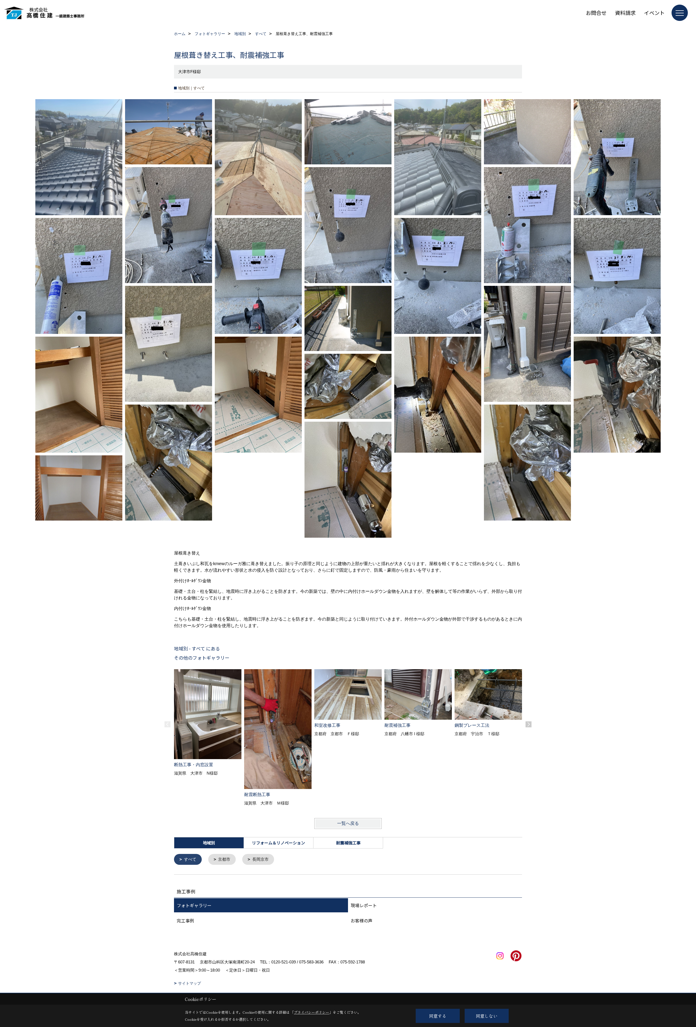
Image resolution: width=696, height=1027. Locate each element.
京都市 (224, 859)
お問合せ (596, 12)
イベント (654, 12)
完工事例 (185, 920)
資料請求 (625, 12)
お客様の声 (361, 920)
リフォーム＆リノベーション (278, 843)
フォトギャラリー (194, 905)
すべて (190, 859)
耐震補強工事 (348, 843)
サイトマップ (189, 983)
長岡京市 (260, 859)
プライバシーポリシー (311, 1012)
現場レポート (364, 905)
